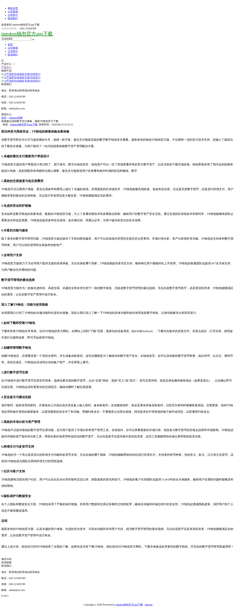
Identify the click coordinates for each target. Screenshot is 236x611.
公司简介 (13, 15)
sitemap (149, 604)
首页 (10, 44)
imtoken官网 (15, 117)
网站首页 (13, 8)
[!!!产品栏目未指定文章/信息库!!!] (2, 74)
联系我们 (13, 18)
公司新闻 (13, 11)
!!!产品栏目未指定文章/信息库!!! (22, 74)
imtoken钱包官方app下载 (27, 33)
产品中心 (6, 64)
